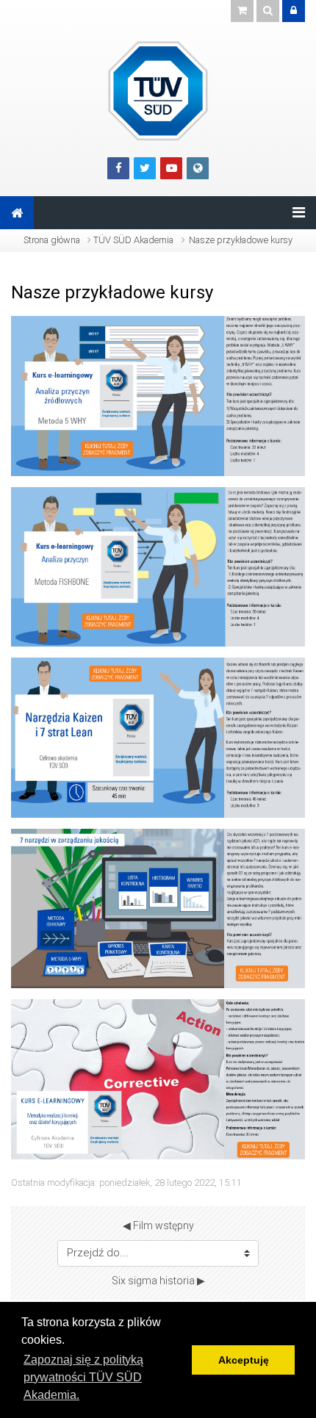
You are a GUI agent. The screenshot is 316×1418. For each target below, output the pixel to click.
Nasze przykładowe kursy (240, 239)
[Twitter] (145, 168)
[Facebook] (118, 168)
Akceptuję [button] (243, 1360)
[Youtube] (171, 168)
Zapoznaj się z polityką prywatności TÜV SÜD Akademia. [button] (83, 1377)
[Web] (198, 168)
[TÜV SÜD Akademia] (158, 90)
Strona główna (52, 239)
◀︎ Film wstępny (158, 1225)
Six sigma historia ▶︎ (158, 1280)
